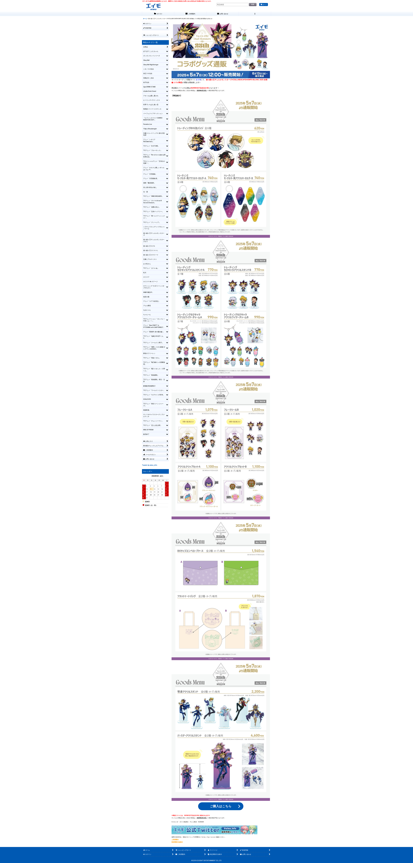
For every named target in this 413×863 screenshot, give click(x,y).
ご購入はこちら (221, 806)
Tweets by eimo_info (149, 465)
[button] (255, 14)
